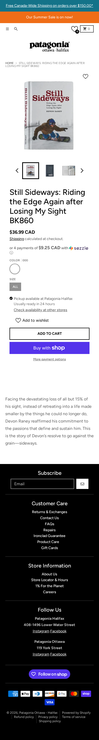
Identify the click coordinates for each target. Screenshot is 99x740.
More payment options (49, 359)
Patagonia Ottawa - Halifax (38, 713)
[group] (30, 170)
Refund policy (24, 717)
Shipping (17, 239)
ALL (15, 287)
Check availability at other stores (40, 310)
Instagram (41, 631)
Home (9, 63)
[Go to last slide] (17, 170)
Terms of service (74, 717)
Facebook (58, 631)
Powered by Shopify (76, 713)
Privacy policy (48, 717)
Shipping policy (50, 721)
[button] (74, 29)
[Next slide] (82, 170)
